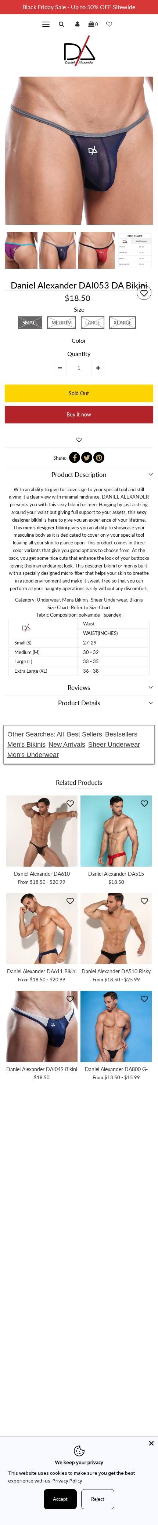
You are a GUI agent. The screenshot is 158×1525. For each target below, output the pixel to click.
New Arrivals (67, 744)
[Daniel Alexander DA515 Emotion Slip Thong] (116, 831)
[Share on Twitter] (86, 457)
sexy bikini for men (77, 504)
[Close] (151, 1443)
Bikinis (136, 600)
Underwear (48, 600)
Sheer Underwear (109, 600)
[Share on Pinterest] (98, 457)
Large (92, 323)
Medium (61, 323)
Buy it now (79, 414)
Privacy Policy (67, 1480)
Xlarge (123, 323)
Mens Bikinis (75, 600)
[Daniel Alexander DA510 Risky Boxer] (116, 928)
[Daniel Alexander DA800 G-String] (116, 1026)
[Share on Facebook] (74, 457)
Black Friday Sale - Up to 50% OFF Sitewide (78, 6)
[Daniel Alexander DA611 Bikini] (42, 928)
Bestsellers (121, 734)
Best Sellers (84, 734)
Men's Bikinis (26, 744)
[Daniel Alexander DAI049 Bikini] (42, 1026)
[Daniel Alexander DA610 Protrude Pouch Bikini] (42, 831)
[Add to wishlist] (79, 440)
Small (30, 323)
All (60, 734)
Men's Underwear (33, 754)
